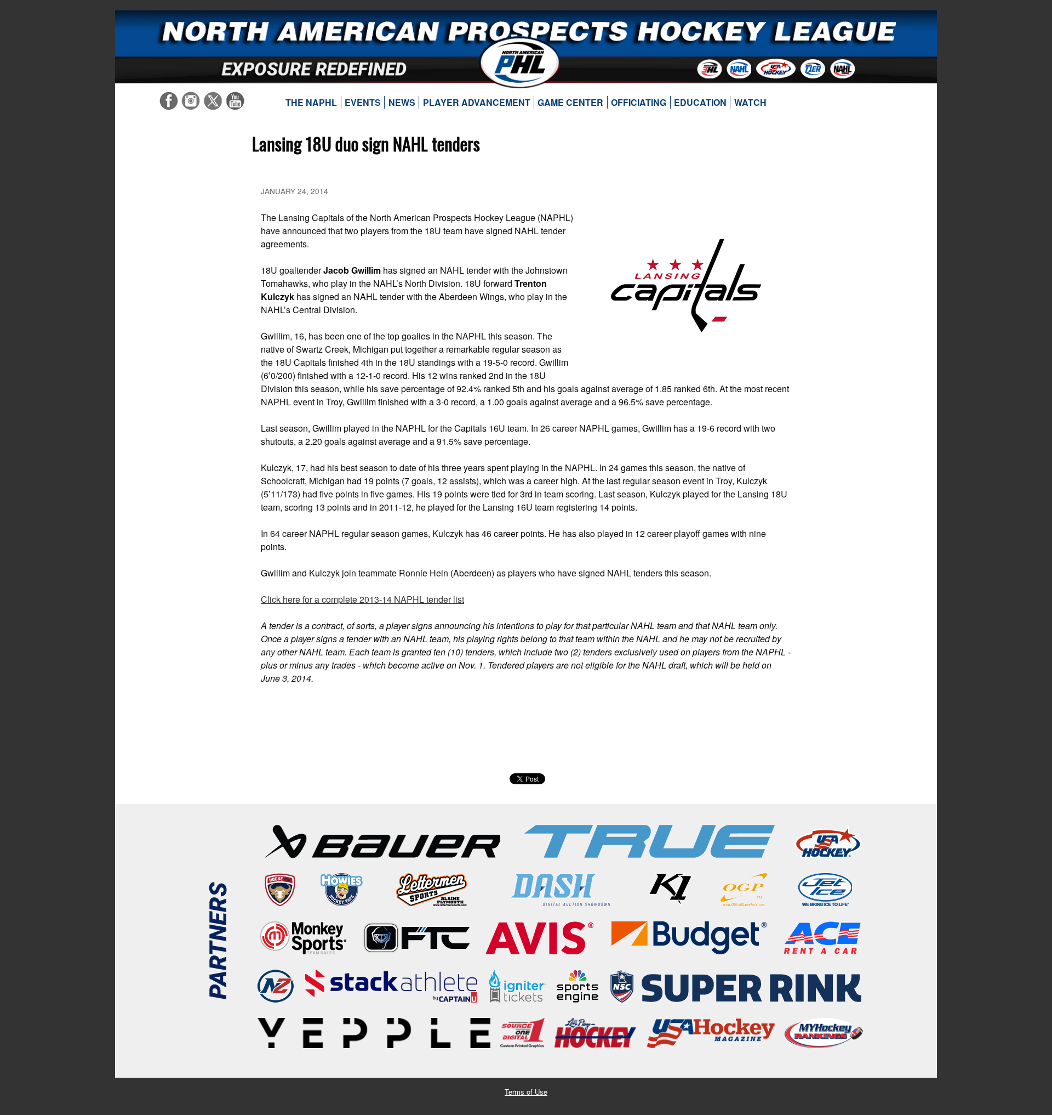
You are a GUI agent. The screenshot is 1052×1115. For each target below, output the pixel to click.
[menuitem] (311, 102)
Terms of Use (526, 1091)
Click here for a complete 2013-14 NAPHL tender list (362, 599)
